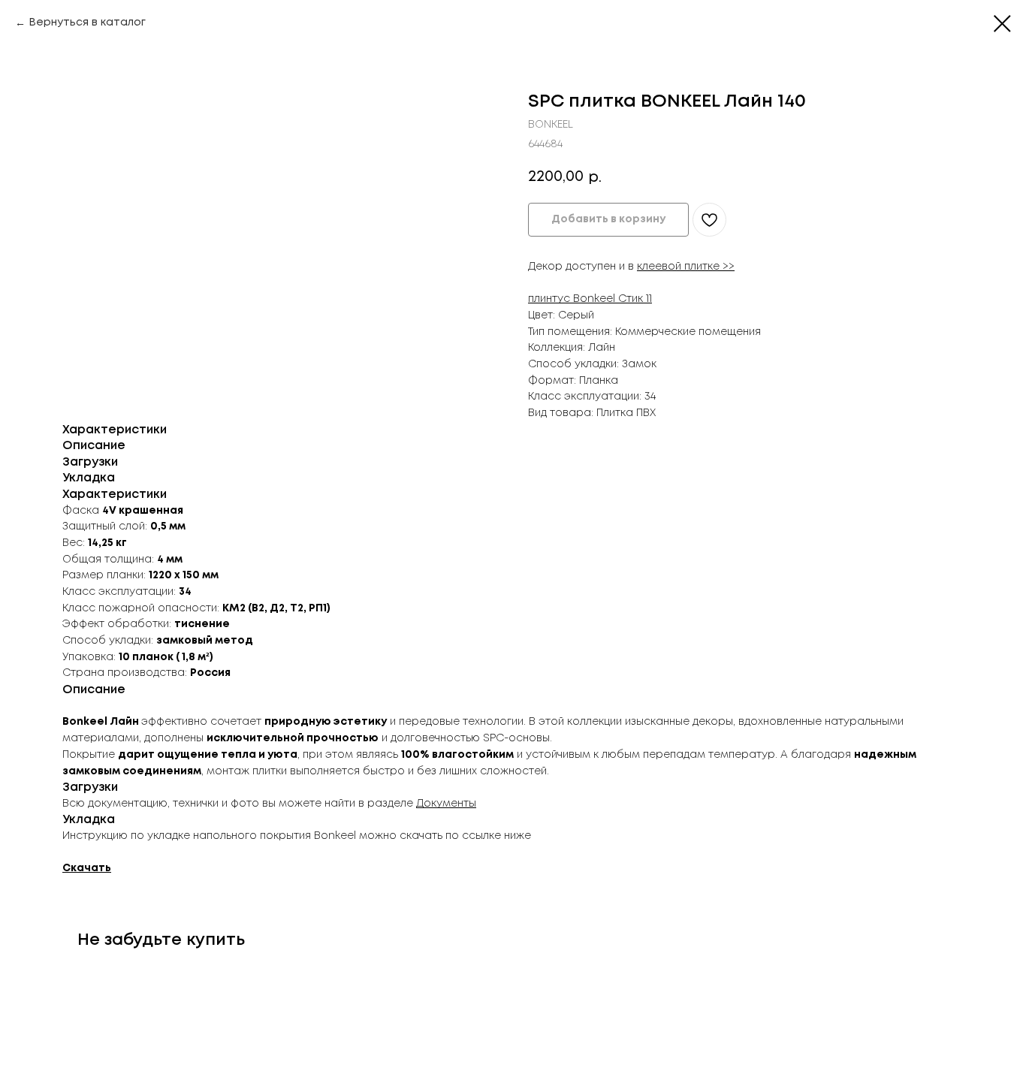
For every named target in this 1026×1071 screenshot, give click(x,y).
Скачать (86, 868)
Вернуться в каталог (87, 22)
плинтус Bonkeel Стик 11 (590, 298)
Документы (446, 803)
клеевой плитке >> (686, 266)
